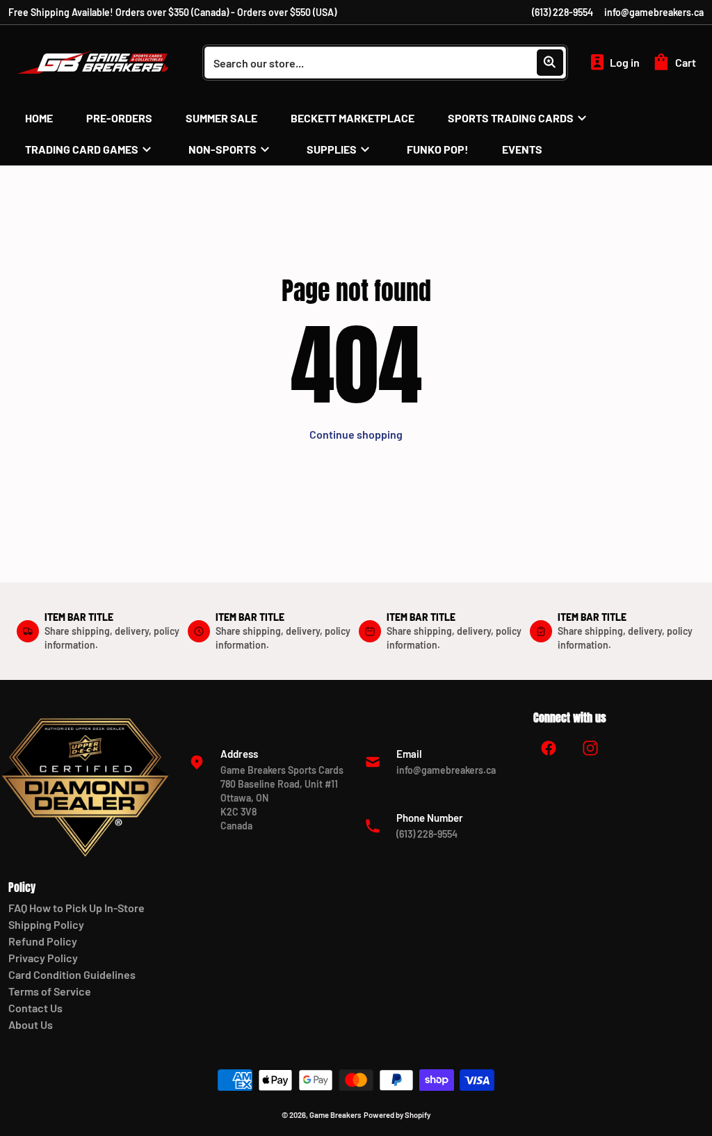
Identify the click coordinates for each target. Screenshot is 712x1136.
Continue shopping (356, 434)
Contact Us (35, 1007)
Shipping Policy (46, 924)
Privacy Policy (43, 957)
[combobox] (385, 63)
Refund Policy (42, 941)
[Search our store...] (550, 62)
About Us (30, 1024)
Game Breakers (335, 1114)
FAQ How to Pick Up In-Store (76, 907)
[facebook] (548, 748)
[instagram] (590, 748)
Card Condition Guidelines (72, 974)
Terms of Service (49, 991)
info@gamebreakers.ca (654, 12)
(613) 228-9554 (562, 12)
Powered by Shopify (397, 1114)
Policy (21, 887)
